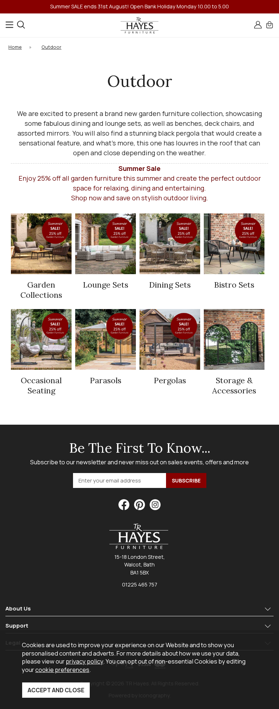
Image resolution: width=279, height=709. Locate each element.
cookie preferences (62, 669)
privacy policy (84, 661)
